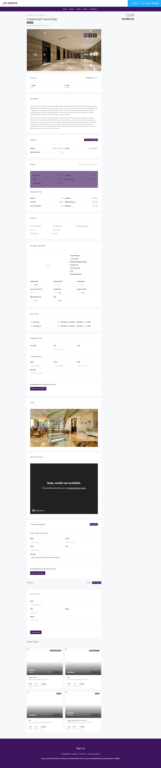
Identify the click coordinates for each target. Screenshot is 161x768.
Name (32, 362)
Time (78, 345)
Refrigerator (58, 226)
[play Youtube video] (64, 428)
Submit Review (36, 632)
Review (32, 616)
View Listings (94, 524)
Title (31, 609)
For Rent (30, 22)
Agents (65, 9)
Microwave (35, 233)
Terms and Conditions (94, 754)
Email (78, 362)
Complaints (74, 754)
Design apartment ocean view (77, 720)
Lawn (33, 230)
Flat (68, 677)
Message (33, 370)
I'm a (66, 546)
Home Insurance (82, 289)
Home (30, 15)
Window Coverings (83, 226)
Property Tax (57, 289)
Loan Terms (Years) (36, 289)
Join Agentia (93, 9)
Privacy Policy (83, 754)
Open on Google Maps (91, 139)
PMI (55, 297)
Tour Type (33, 345)
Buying (78, 9)
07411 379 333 (152, 3)
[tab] (86, 35)
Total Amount (34, 281)
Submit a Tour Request (38, 388)
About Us (71, 9)
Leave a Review (96, 582)
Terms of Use (52, 384)
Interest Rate (81, 281)
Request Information (38, 573)
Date (55, 345)
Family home (33, 677)
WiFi (56, 233)
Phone (55, 362)
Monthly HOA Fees (35, 297)
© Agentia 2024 (66, 754)
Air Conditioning (36, 226)
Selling (85, 9)
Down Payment (58, 281)
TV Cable (57, 230)
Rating (67, 609)
